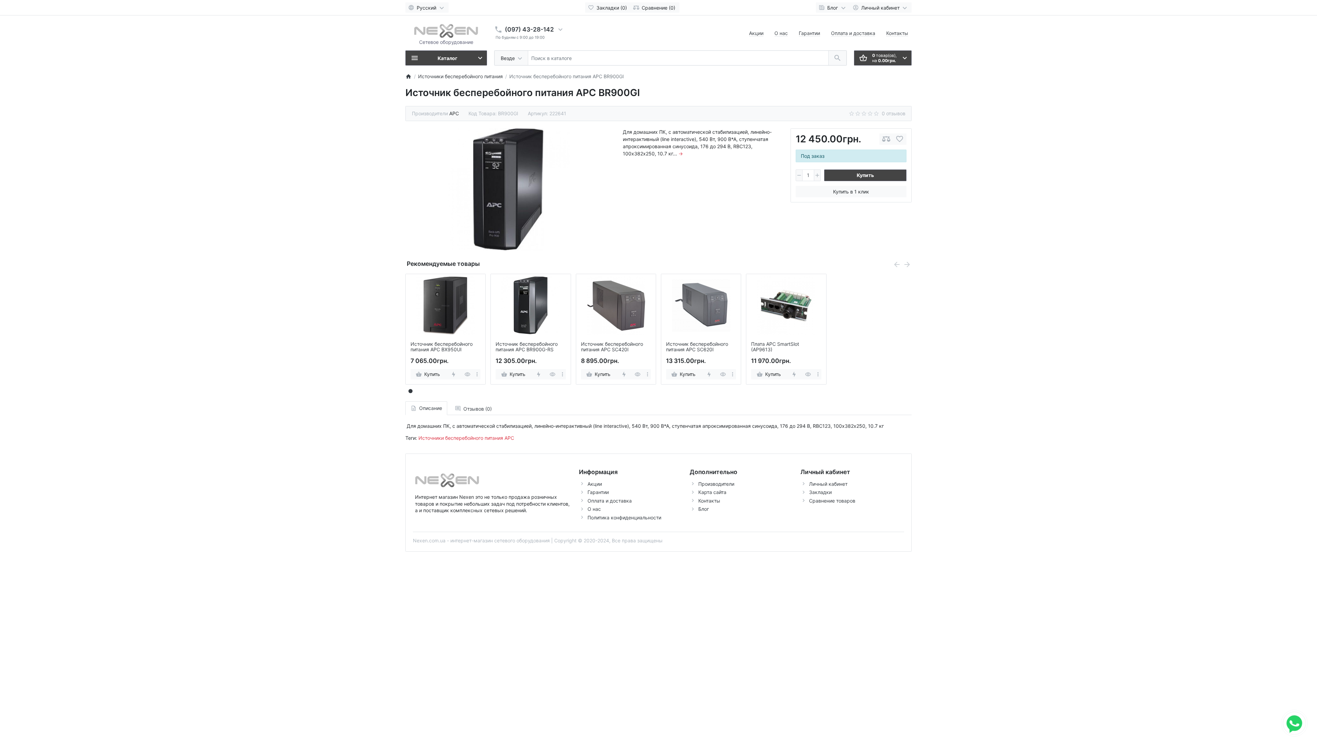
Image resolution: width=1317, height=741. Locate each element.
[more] (477, 374)
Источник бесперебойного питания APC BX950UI (442, 347)
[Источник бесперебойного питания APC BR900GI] (509, 189)
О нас (781, 33)
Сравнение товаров (832, 501)
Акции (756, 33)
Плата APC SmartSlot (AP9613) (775, 347)
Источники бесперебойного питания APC (466, 438)
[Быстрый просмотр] (467, 374)
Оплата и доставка (853, 33)
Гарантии (809, 33)
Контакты (897, 33)
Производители (716, 484)
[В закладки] (899, 139)
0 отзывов (893, 113)
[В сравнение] (886, 139)
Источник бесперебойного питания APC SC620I (697, 347)
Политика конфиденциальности (624, 517)
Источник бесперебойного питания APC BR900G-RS (527, 347)
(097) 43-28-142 (529, 29)
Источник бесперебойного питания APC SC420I (612, 347)
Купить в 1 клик (851, 192)
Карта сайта (712, 492)
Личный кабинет (828, 484)
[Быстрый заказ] (453, 374)
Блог (703, 509)
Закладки (820, 492)
